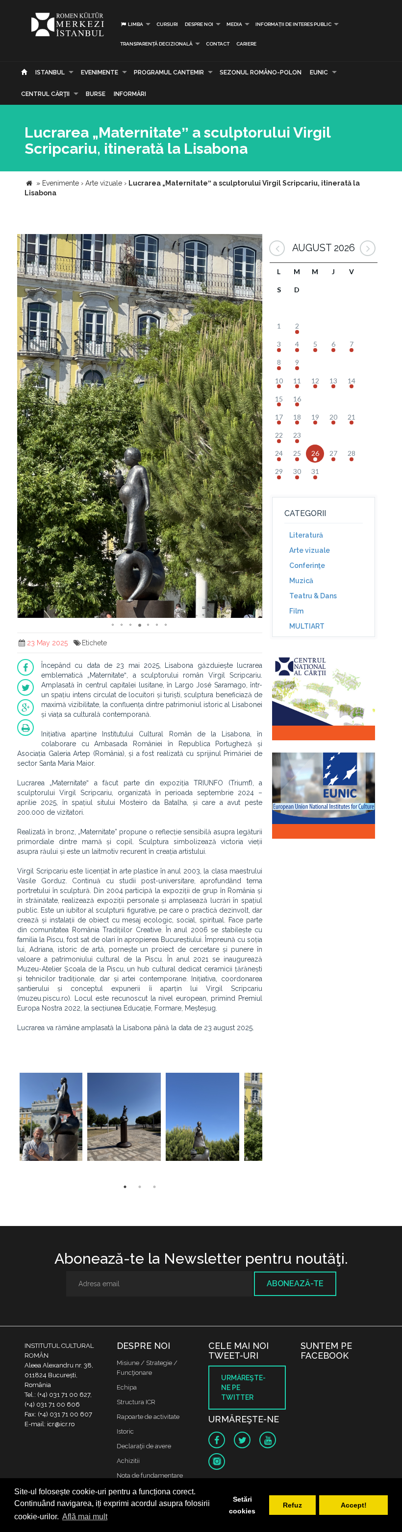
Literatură (306, 535)
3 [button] (154, 1187)
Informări (130, 94)
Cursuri (167, 24)
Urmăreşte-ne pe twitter (243, 1387)
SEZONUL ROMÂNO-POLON (261, 72)
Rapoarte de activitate (148, 1416)
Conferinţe (307, 565)
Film (296, 611)
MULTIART (307, 626)
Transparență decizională (156, 44)
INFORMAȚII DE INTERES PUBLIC (293, 24)
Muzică (301, 581)
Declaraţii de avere (144, 1446)
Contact (217, 44)
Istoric (125, 1431)
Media (234, 24)
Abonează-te (295, 1283)
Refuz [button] (292, 1505)
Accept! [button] (354, 1505)
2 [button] (140, 1187)
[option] (51, 1118)
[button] (253, 243)
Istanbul (50, 72)
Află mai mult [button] (84, 1516)
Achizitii (128, 1460)
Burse (95, 94)
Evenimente (99, 72)
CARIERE (246, 44)
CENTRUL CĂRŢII (45, 94)
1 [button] (125, 1187)
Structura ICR (136, 1402)
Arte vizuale (309, 550)
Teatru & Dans (313, 596)
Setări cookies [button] (242, 1505)
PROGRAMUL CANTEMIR (169, 72)
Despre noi (199, 24)
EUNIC (319, 72)
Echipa (127, 1387)
